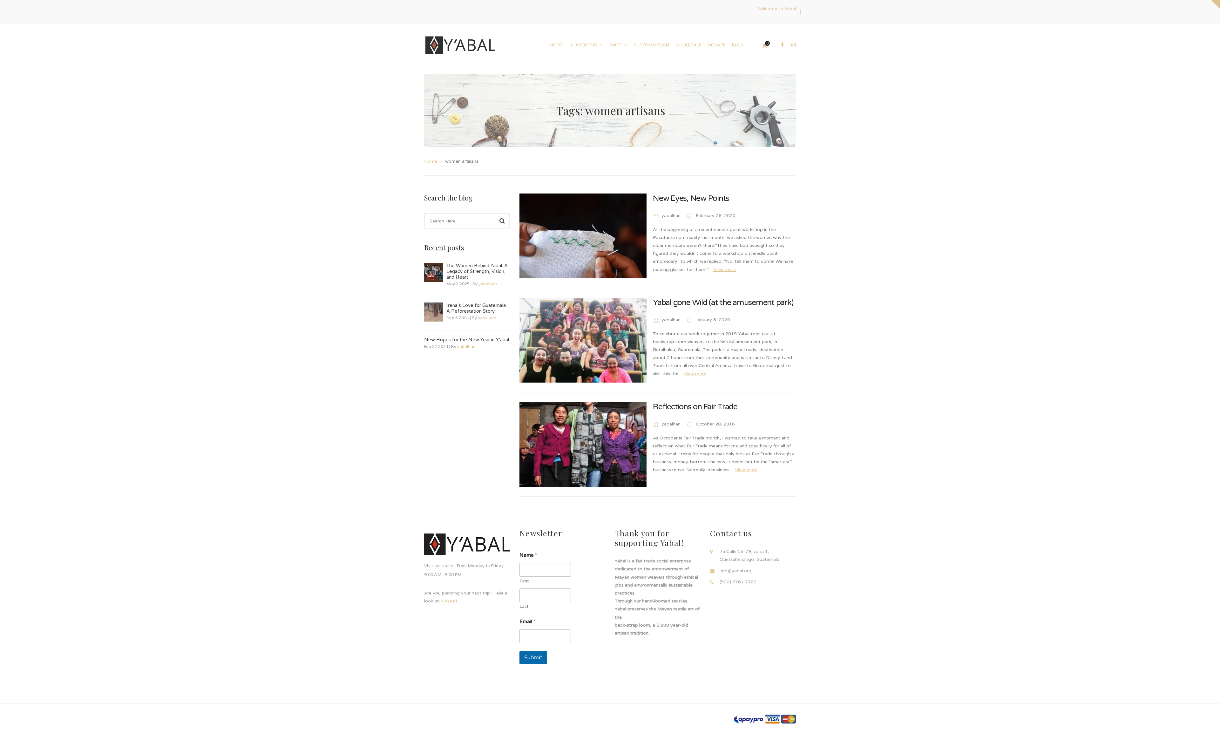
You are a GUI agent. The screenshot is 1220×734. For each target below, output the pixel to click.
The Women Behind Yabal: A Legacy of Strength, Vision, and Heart (477, 271)
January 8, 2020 (713, 320)
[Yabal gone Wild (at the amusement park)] (583, 340)
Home (430, 161)
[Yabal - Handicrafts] (460, 45)
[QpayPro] (748, 719)
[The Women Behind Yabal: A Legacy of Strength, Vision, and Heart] (433, 272)
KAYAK (448, 601)
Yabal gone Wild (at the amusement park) (723, 302)
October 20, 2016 (715, 424)
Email (527, 622)
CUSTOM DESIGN (651, 45)
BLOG (738, 45)
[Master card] (788, 719)
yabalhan (487, 284)
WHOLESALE (688, 45)
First (524, 581)
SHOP (615, 45)
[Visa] (772, 719)
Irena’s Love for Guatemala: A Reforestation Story (476, 308)
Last (524, 606)
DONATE (717, 45)
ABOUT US (586, 45)
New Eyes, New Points (691, 198)
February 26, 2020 (715, 215)
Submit (533, 657)
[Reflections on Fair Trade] (583, 444)
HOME (556, 45)
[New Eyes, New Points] (583, 236)
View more (724, 269)
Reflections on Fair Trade (695, 406)
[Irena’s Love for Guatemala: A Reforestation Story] (433, 312)
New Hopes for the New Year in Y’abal (466, 340)
